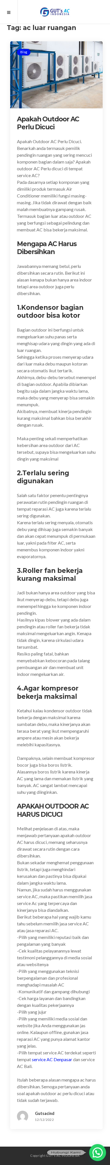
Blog (23, 52)
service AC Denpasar (52, 1059)
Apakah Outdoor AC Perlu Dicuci (48, 123)
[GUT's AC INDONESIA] (55, 12)
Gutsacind (44, 1113)
